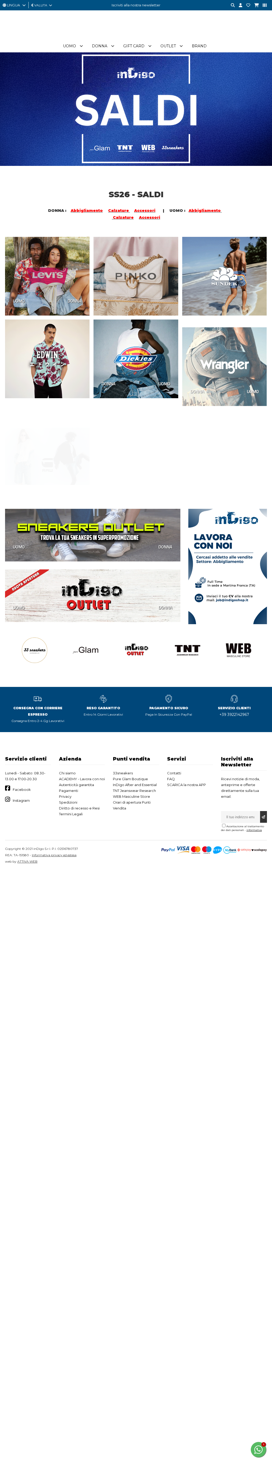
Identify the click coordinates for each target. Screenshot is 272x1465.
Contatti (174, 773)
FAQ (171, 779)
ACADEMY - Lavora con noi (82, 779)
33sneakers (123, 773)
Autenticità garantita (76, 785)
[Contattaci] (246, 5)
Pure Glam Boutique (130, 779)
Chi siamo (67, 773)
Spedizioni (68, 802)
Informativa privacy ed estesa (54, 855)
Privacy (65, 796)
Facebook (22, 789)
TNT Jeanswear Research (134, 790)
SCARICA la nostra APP (186, 785)
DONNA (74, 301)
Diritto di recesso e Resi (79, 808)
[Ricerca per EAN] (263, 5)
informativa (254, 830)
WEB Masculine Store (131, 796)
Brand (199, 46)
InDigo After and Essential (135, 785)
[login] (238, 5)
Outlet (168, 46)
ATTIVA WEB (27, 861)
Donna (99, 46)
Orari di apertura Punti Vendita (132, 805)
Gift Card (133, 46)
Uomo (69, 46)
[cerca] (231, 5)
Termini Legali (71, 814)
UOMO (19, 301)
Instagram (21, 800)
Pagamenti (68, 790)
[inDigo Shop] (136, 37)
